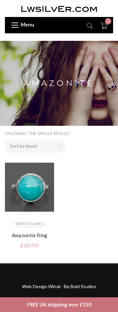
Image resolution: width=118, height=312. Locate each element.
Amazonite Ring (30, 235)
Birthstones (29, 223)
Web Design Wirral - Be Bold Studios (59, 286)
